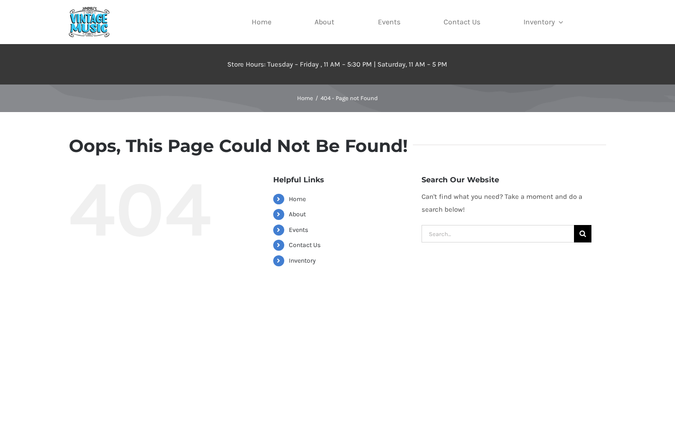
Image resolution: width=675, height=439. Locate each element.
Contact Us (305, 245)
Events (298, 230)
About (297, 214)
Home (297, 199)
